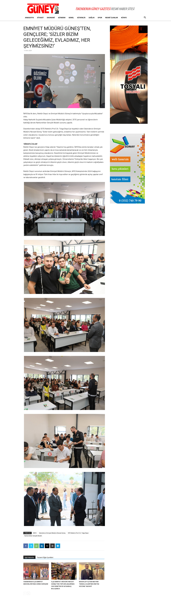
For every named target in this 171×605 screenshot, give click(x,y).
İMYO (35, 533)
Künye (124, 17)
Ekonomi (51, 17)
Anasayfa (29, 17)
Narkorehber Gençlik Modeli (33, 536)
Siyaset (40, 17)
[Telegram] (57, 545)
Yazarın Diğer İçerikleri (45, 557)
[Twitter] (31, 545)
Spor (100, 17)
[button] (145, 18)
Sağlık (91, 17)
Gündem (61, 17)
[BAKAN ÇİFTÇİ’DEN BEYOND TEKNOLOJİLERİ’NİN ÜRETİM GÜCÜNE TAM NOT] (91, 571)
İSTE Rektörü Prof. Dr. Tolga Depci (78, 533)
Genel (71, 17)
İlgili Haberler (29, 557)
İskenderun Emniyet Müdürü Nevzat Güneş (52, 533)
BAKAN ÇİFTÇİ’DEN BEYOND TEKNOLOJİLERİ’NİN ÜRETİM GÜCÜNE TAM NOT (89, 584)
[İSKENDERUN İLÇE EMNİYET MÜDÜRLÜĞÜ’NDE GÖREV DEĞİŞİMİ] (36, 571)
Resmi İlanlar (111, 17)
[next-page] (28, 593)
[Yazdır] (52, 545)
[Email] (47, 545)
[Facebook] (25, 545)
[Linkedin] (41, 545)
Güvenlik (81, 17)
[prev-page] (24, 593)
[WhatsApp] (36, 545)
